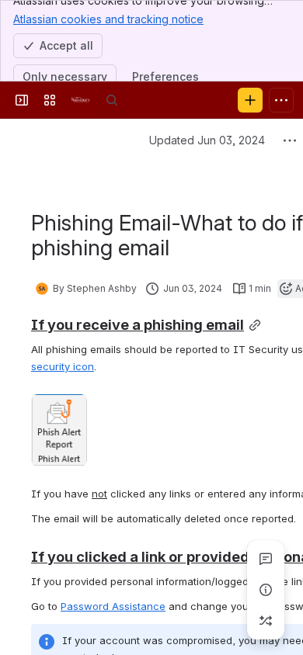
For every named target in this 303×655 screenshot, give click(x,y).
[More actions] (289, 140)
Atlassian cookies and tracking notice (108, 19)
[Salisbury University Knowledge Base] (80, 100)
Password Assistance (113, 606)
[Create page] (265, 620)
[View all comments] (265, 558)
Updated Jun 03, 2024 (207, 140)
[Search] (111, 100)
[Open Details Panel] (265, 589)
